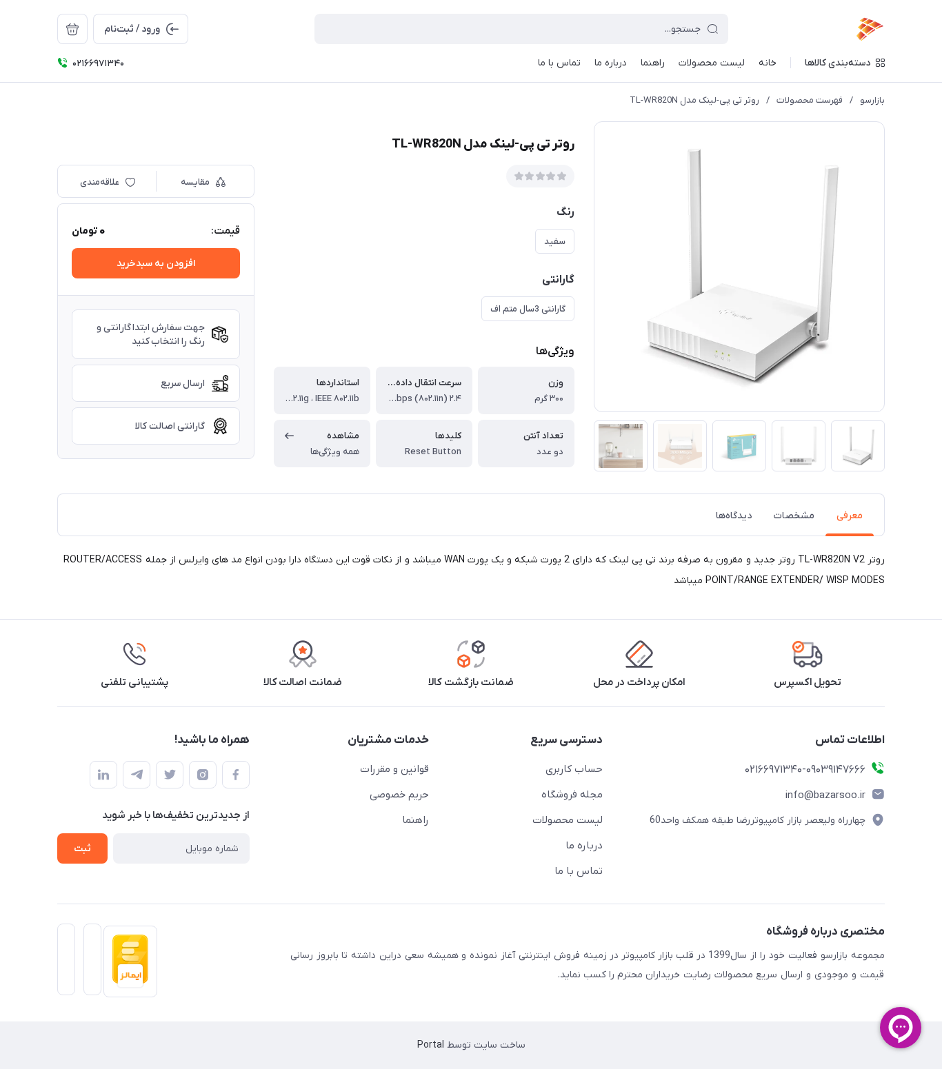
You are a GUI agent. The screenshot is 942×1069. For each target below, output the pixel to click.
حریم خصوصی (399, 795)
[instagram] (203, 774)
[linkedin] (103, 774)
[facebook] (236, 774)
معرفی (849, 515)
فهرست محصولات (809, 100)
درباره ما (584, 846)
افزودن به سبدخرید (156, 263)
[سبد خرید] (72, 29)
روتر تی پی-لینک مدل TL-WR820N (694, 100)
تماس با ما (578, 871)
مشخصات (794, 515)
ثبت (82, 848)
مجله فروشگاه (572, 795)
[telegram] (136, 774)
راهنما (415, 820)
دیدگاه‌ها (734, 515)
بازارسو (872, 100)
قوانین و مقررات (394, 769)
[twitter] (169, 774)
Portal (430, 1045)
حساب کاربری (574, 769)
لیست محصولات (567, 820)
